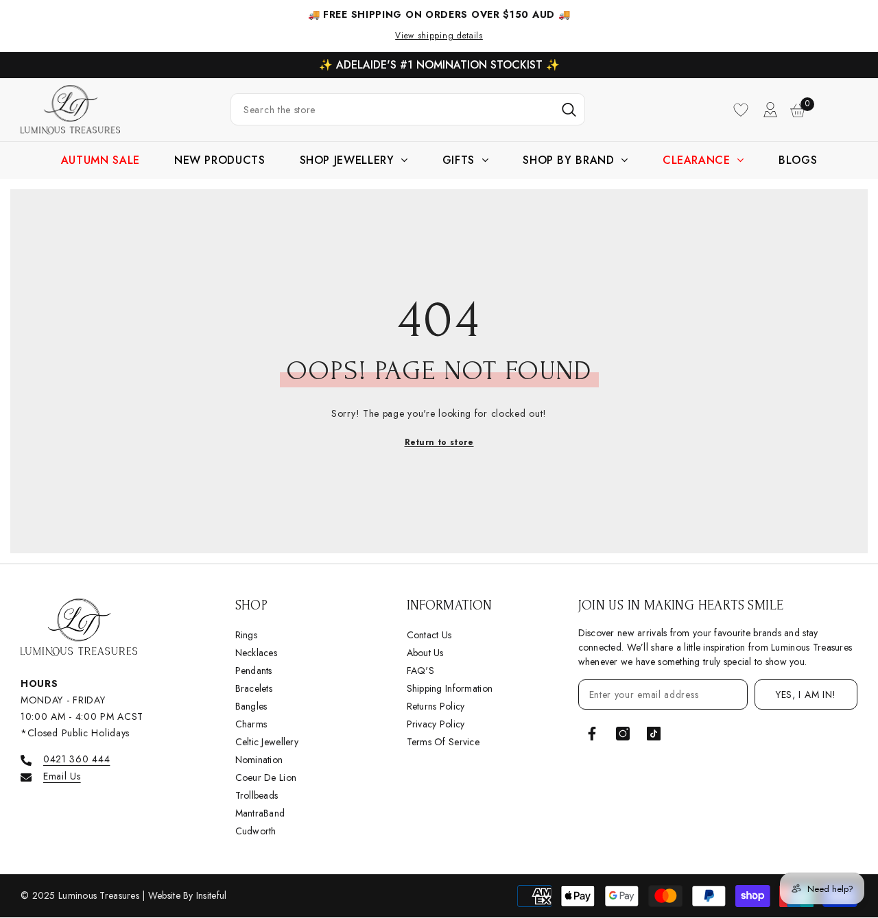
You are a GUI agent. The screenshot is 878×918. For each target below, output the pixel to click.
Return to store (439, 442)
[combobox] (392, 109)
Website (165, 895)
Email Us (62, 776)
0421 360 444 (76, 759)
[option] (439, 65)
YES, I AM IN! (806, 694)
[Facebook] (592, 733)
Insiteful (211, 895)
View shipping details (439, 35)
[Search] (407, 109)
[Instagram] (623, 733)
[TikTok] (653, 733)
